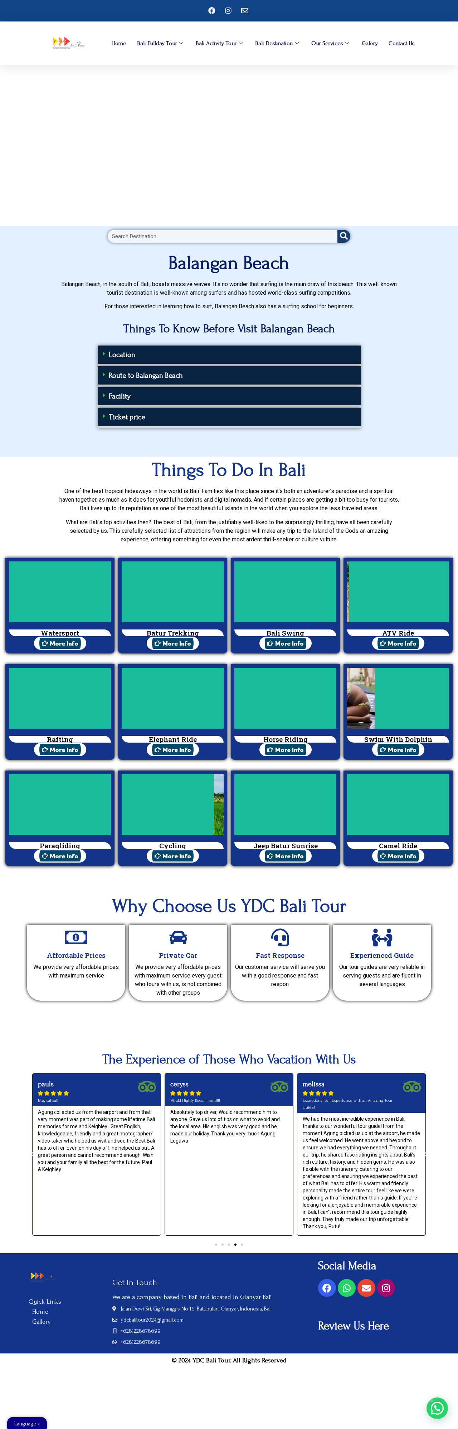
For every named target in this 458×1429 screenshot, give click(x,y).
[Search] (343, 236)
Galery (370, 43)
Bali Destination (274, 43)
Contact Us (402, 43)
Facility (120, 396)
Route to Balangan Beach (146, 375)
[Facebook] (327, 1288)
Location (122, 355)
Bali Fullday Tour (157, 43)
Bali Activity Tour (216, 43)
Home (118, 43)
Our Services (327, 43)
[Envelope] (366, 1288)
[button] (229, 356)
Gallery (41, 1321)
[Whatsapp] (347, 1288)
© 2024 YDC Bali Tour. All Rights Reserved (229, 1360)
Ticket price (127, 417)
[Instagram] (386, 1288)
